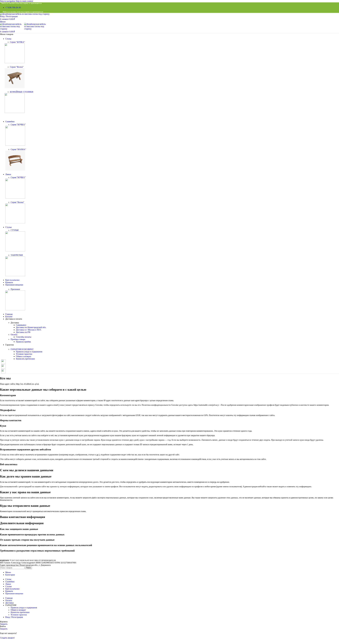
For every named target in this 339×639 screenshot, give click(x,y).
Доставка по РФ (23, 332)
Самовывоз (21, 325)
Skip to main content (24, 1)
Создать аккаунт (7, 638)
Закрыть (3, 624)
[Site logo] (25, 14)
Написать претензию (25, 359)
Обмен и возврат (23, 356)
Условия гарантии (24, 354)
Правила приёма (23, 342)
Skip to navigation (8, 1)
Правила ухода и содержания (29, 351)
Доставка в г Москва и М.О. (28, 330)
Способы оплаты (23, 337)
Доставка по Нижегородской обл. (31, 327)
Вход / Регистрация (14, 617)
